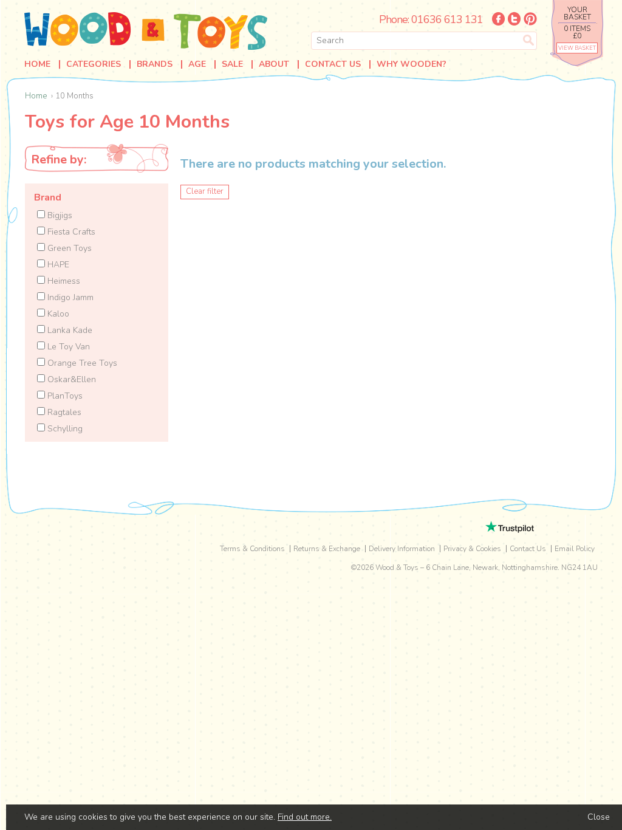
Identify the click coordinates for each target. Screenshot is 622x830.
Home (37, 64)
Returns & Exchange (326, 548)
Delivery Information (402, 548)
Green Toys (68, 248)
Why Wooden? (411, 64)
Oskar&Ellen (70, 379)
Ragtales (63, 412)
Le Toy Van (67, 346)
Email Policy (575, 548)
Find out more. (305, 817)
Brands (155, 64)
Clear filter (205, 191)
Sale (232, 64)
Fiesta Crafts (70, 232)
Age (197, 64)
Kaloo (57, 314)
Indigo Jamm (69, 297)
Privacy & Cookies (472, 548)
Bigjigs (58, 215)
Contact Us (333, 64)
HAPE (57, 264)
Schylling (64, 428)
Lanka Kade (68, 330)
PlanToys (64, 396)
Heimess (62, 281)
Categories (93, 64)
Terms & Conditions (252, 548)
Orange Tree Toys (81, 363)
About (274, 64)
